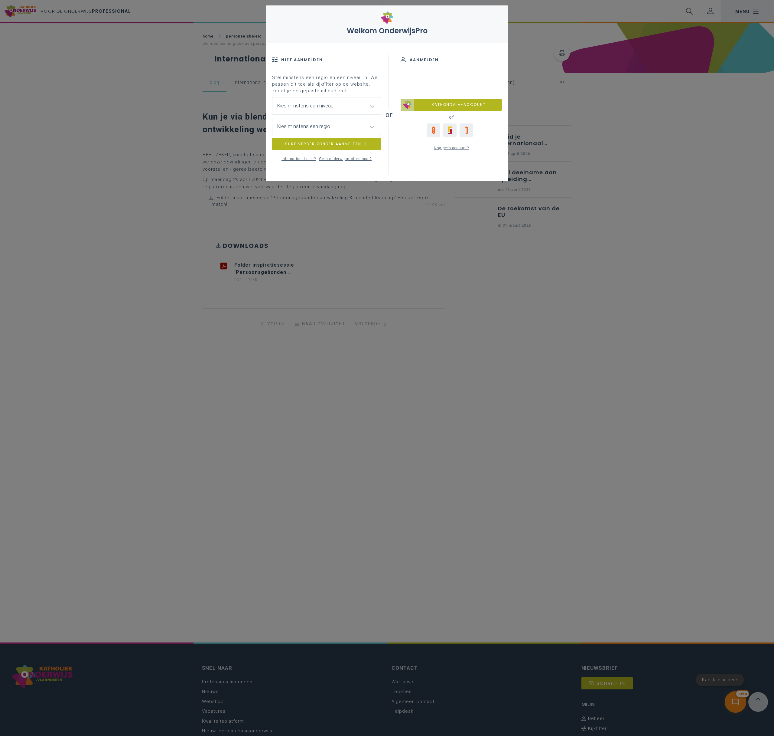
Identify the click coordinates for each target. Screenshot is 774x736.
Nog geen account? (451, 148)
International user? (298, 159)
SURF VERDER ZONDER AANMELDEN (323, 143)
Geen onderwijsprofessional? (345, 159)
